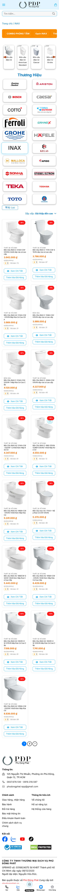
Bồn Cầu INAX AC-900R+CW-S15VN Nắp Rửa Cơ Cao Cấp (15, 643)
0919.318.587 (30, 781)
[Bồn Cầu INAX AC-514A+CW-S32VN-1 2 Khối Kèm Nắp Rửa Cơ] (15, 428)
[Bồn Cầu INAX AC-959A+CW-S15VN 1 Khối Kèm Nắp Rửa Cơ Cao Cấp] (44, 558)
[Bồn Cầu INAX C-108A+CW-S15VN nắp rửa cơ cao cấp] (44, 297)
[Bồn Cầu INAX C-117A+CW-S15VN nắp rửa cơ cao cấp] (44, 232)
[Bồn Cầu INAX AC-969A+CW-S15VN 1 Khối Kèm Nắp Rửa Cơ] (15, 493)
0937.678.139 (14, 781)
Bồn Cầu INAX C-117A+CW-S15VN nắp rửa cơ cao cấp (44, 251)
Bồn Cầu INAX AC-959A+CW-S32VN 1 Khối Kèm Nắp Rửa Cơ (15, 708)
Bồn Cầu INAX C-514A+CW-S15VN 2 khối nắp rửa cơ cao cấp (15, 252)
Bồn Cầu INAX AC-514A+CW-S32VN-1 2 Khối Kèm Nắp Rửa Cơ (15, 447)
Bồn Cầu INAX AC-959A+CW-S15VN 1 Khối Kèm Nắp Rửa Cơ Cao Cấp (44, 578)
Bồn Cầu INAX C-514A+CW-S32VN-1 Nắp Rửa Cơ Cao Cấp (15, 382)
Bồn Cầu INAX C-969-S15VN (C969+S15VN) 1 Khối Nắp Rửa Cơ (44, 447)
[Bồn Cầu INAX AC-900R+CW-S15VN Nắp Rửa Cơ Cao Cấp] (15, 623)
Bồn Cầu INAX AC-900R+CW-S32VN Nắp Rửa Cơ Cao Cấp (44, 643)
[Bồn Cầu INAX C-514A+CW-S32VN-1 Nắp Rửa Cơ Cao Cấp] (15, 362)
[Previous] (5, 57)
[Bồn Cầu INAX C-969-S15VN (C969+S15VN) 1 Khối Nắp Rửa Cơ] (44, 428)
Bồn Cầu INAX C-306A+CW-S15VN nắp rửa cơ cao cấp (44, 381)
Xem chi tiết (16, 271)
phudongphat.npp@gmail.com (22, 786)
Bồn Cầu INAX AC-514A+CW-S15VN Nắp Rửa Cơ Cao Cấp (15, 317)
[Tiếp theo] (35, 743)
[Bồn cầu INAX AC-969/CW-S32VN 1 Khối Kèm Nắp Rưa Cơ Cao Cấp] (15, 558)
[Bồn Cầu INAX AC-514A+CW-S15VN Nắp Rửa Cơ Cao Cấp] (15, 297)
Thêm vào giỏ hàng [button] (15, 277)
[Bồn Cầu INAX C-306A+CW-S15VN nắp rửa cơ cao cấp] (44, 362)
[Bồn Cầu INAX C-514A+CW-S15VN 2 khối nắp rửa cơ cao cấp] (15, 232)
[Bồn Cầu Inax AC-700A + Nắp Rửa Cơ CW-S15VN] (44, 493)
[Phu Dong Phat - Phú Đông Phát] (29, 5)
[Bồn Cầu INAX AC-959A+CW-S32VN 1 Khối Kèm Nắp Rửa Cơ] (15, 688)
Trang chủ (7, 23)
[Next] (53, 57)
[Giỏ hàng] (55, 5)
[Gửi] (53, 13)
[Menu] (3, 4)
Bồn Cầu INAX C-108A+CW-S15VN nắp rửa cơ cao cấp (43, 316)
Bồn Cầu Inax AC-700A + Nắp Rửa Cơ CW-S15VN (44, 512)
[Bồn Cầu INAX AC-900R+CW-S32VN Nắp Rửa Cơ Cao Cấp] (44, 623)
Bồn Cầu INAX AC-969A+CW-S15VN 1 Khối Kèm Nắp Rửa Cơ (15, 513)
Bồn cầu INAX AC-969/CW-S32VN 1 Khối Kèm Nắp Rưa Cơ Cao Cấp (15, 578)
